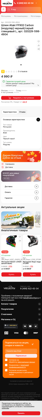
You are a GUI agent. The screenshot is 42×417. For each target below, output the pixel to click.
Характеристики (10, 112)
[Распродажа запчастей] (17, 220)
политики (5, 408)
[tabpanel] (21, 51)
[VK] (25, 326)
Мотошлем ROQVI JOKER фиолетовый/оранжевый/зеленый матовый (11, 262)
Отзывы (22, 112)
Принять (21, 413)
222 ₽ (25, 102)
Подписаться (21, 356)
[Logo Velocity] (7, 3)
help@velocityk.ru (31, 298)
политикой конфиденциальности (19, 366)
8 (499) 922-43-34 (25, 3)
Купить (11, 274)
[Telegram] (35, 326)
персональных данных (26, 362)
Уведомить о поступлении (23, 98)
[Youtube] (30, 326)
